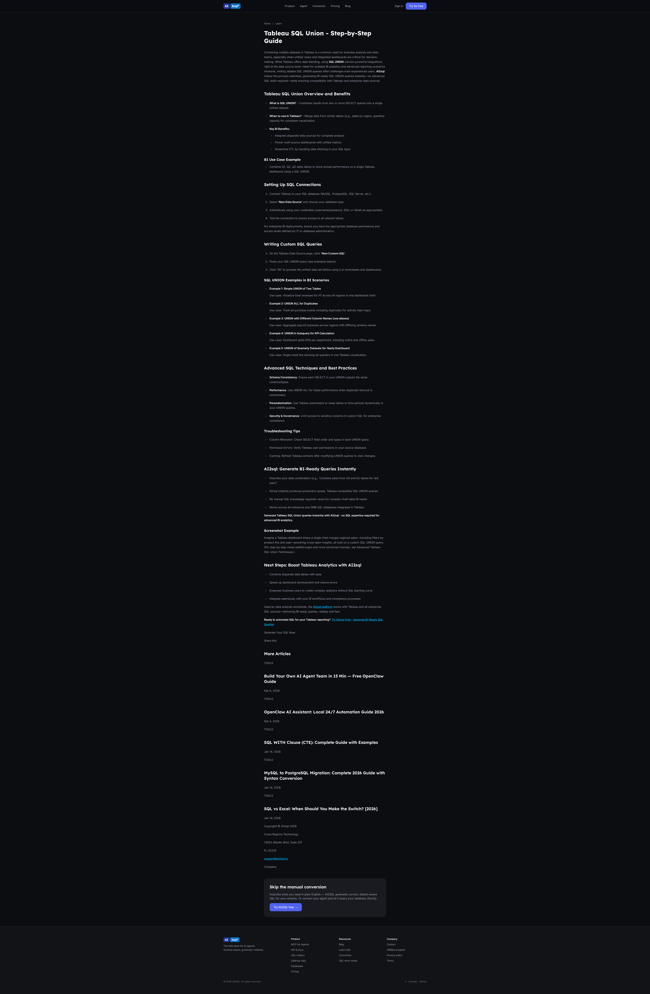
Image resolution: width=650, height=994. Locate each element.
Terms (390, 960)
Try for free (416, 6)
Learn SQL (345, 949)
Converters (345, 955)
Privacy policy (394, 955)
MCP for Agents (300, 944)
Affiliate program (396, 949)
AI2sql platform (323, 606)
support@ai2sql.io (276, 858)
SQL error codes (348, 960)
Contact (391, 944)
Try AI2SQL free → (286, 907)
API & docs (297, 949)
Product (290, 6)
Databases (297, 966)
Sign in (399, 6)
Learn (278, 23)
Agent (303, 6)
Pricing (335, 6)
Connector (319, 6)
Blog (347, 6)
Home (267, 23)
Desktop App (298, 960)
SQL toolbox (298, 955)
